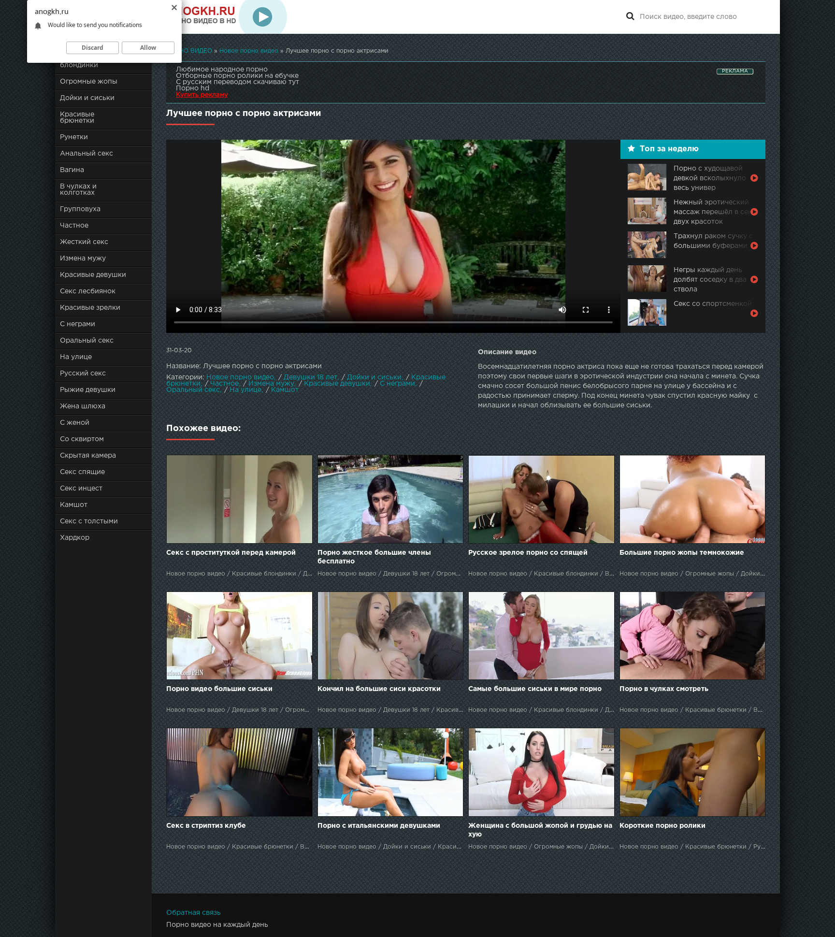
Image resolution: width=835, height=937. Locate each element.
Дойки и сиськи (87, 98)
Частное (74, 226)
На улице (76, 357)
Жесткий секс (84, 242)
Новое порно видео (240, 377)
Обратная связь (193, 913)
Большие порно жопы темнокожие (681, 553)
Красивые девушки (93, 275)
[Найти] (630, 17)
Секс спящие (82, 472)
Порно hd (192, 88)
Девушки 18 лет (310, 377)
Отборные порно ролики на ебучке (237, 76)
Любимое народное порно (222, 69)
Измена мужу (83, 258)
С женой (74, 423)
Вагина (72, 170)
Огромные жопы (88, 82)
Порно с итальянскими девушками (378, 826)
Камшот (73, 505)
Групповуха (80, 209)
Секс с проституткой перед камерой (231, 553)
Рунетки (74, 137)
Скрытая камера (88, 456)
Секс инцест (81, 488)
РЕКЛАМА (735, 71)
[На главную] (226, 17)
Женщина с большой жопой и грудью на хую (540, 830)
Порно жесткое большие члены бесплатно (374, 557)
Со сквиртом (82, 439)
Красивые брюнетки (77, 118)
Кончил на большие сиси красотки (379, 689)
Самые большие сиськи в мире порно (535, 689)
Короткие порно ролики (662, 826)
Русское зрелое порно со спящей (528, 553)
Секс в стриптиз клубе (206, 826)
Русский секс (83, 373)
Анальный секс (86, 154)
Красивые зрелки (90, 308)
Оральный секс (87, 341)
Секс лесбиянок (87, 291)
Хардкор (74, 538)
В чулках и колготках (78, 190)
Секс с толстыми (89, 521)
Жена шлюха (82, 406)
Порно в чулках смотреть (663, 689)
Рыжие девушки (87, 390)
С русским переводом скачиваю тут (237, 82)
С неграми (77, 324)
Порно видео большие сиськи (219, 689)
